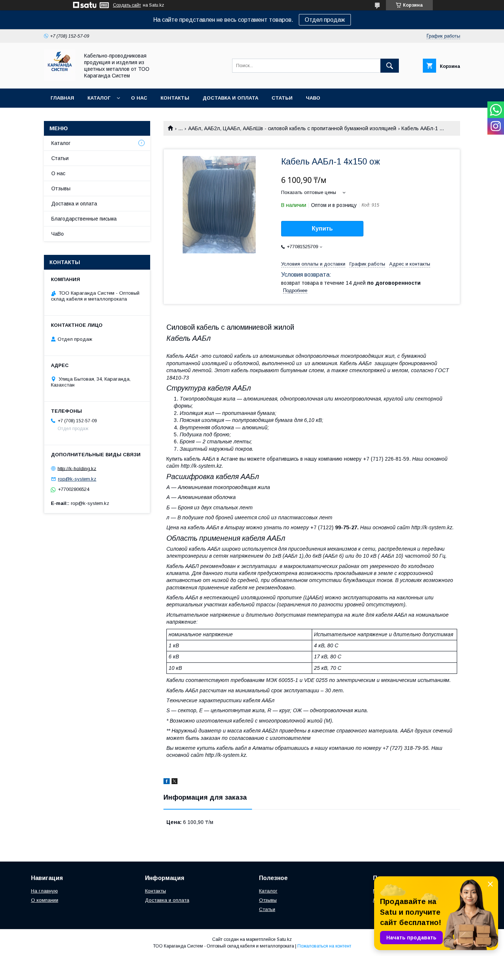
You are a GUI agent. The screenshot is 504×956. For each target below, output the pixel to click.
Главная (62, 98)
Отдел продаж (325, 20)
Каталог (98, 98)
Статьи (282, 98)
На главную (44, 891)
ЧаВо (313, 98)
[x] (174, 782)
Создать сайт (127, 5)
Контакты (174, 98)
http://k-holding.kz (77, 468)
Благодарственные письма (84, 219)
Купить (322, 228)
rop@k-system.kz (77, 479)
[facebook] (166, 782)
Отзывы (60, 188)
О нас (139, 98)
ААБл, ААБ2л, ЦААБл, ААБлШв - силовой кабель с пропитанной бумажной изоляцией (292, 128)
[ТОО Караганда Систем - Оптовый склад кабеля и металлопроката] (59, 79)
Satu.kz (284, 939)
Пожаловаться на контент (324, 946)
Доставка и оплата (230, 98)
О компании (44, 900)
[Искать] (389, 66)
